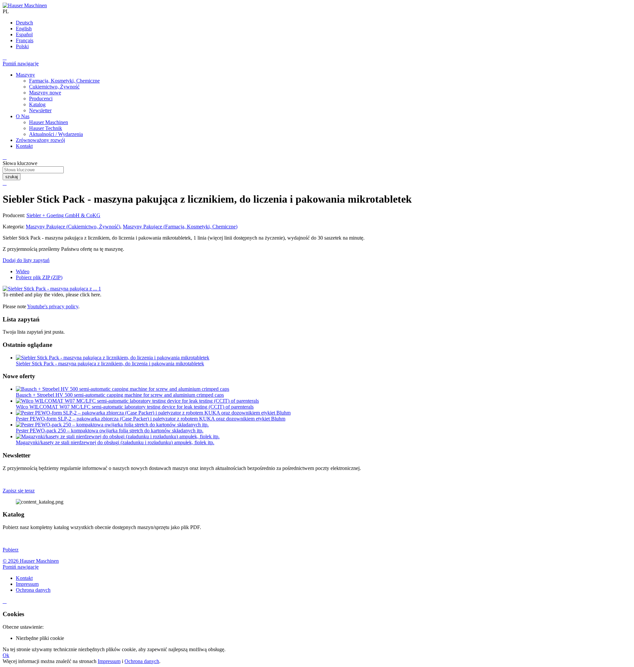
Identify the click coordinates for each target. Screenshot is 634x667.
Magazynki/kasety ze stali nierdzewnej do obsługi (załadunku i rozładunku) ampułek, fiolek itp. (115, 442)
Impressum (109, 661)
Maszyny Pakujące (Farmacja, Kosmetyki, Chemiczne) (180, 226)
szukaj (11, 176)
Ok (6, 655)
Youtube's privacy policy (52, 306)
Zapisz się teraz (19, 490)
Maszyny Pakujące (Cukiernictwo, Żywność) (73, 226)
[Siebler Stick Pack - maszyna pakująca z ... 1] (52, 288)
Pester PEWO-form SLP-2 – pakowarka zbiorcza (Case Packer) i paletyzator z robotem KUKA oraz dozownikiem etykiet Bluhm (150, 418)
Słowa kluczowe (20, 163)
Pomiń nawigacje (21, 63)
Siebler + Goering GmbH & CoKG (63, 215)
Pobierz (10, 549)
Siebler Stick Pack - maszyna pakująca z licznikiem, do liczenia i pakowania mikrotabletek (110, 363)
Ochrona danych (141, 661)
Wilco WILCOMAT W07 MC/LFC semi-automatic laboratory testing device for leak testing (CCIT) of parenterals (135, 407)
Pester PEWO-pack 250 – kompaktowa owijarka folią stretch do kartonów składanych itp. (109, 430)
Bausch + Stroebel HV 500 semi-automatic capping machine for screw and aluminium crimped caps (120, 395)
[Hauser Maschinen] (25, 5)
